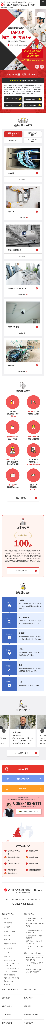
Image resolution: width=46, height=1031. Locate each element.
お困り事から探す (30, 99)
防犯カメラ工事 (13, 327)
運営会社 (27, 1006)
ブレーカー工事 (8, 952)
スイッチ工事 (8, 948)
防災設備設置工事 (9, 975)
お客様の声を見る (21, 570)
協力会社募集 (7, 1023)
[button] (42, 67)
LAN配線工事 (8, 923)
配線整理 (10, 365)
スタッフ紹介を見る (21, 753)
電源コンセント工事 (10, 944)
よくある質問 (6, 1014)
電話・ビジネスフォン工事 (16, 288)
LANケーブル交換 (9, 931)
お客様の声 (6, 998)
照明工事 (7, 940)
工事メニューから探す (11, 99)
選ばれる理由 (7, 1006)
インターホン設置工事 (11, 972)
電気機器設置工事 (14, 250)
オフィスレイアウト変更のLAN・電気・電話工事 (33, 971)
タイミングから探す (30, 105)
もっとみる (21, 179)
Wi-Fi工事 (7, 927)
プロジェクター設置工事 (11, 968)
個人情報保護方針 (31, 1014)
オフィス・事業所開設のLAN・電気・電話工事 (34, 959)
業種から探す (10, 105)
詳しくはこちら (21, 498)
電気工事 (10, 211)
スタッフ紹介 (28, 998)
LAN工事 (10, 173)
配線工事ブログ (30, 989)
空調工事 (7, 956)
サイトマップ (28, 1023)
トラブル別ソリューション (11, 989)
